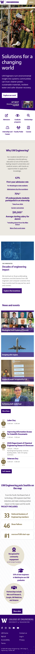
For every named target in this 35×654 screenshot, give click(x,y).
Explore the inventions (12, 291)
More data (17, 611)
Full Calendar (6, 471)
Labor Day (11, 420)
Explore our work (9, 95)
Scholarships (28, 120)
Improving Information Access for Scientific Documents (19, 432)
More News (6, 411)
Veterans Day (12, 458)
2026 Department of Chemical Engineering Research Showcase (20, 444)
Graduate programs (17, 121)
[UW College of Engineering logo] (10, 2)
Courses (28, 132)
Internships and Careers (7, 133)
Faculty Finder (18, 132)
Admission (6, 120)
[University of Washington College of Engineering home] (17, 621)
